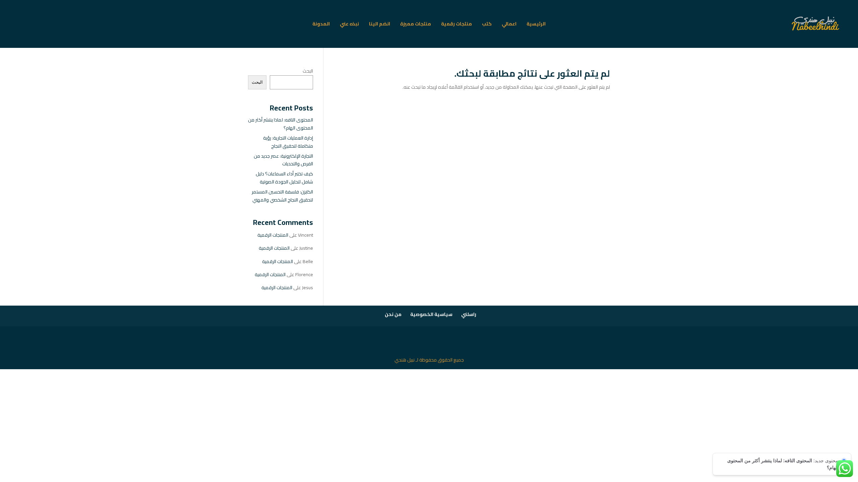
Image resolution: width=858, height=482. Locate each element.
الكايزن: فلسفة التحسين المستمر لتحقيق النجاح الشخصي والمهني (282, 195)
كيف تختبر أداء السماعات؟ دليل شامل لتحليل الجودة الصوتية (284, 177)
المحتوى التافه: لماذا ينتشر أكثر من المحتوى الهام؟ (280, 123)
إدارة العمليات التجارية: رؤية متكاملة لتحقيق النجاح (288, 142)
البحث (308, 71)
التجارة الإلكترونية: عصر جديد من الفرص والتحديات (283, 160)
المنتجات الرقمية (272, 235)
